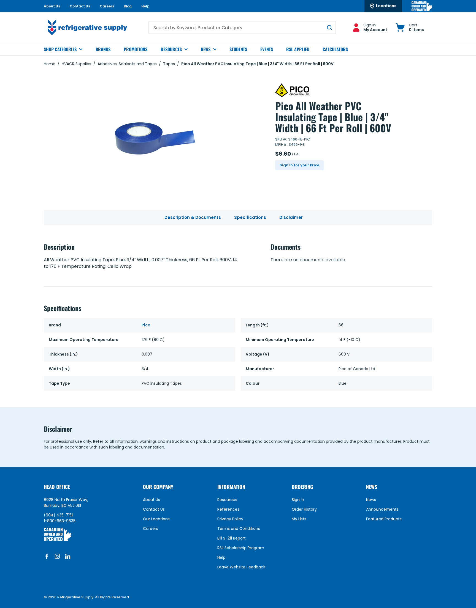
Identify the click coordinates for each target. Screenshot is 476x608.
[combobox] (242, 27)
